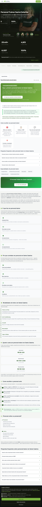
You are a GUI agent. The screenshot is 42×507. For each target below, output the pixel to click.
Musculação (24, 171)
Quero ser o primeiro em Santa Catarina (13, 97)
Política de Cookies (36, 490)
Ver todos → (37, 34)
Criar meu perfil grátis (21, 184)
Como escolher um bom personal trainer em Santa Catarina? (14, 161)
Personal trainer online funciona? (8, 165)
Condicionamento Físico (15, 174)
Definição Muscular (5, 174)
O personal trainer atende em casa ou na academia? (12, 468)
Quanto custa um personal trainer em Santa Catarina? (13, 452)
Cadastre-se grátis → (35, 60)
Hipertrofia (30, 171)
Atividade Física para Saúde (14, 171)
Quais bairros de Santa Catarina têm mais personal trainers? (14, 471)
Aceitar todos (21, 499)
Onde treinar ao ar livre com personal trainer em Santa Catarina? (15, 475)
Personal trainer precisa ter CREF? (9, 456)
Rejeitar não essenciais (21, 502)
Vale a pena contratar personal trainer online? (11, 460)
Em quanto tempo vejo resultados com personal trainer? (13, 479)
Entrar (39, 1)
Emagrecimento (4, 171)
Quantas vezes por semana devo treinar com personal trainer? (14, 157)
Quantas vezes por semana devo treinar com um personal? (13, 464)
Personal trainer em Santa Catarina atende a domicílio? (13, 154)
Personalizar (21, 504)
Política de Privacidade (6, 491)
